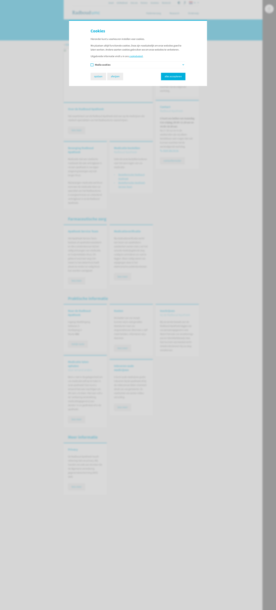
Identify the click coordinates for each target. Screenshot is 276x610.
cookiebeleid (136, 56)
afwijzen (115, 76)
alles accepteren (173, 76)
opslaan (98, 76)
